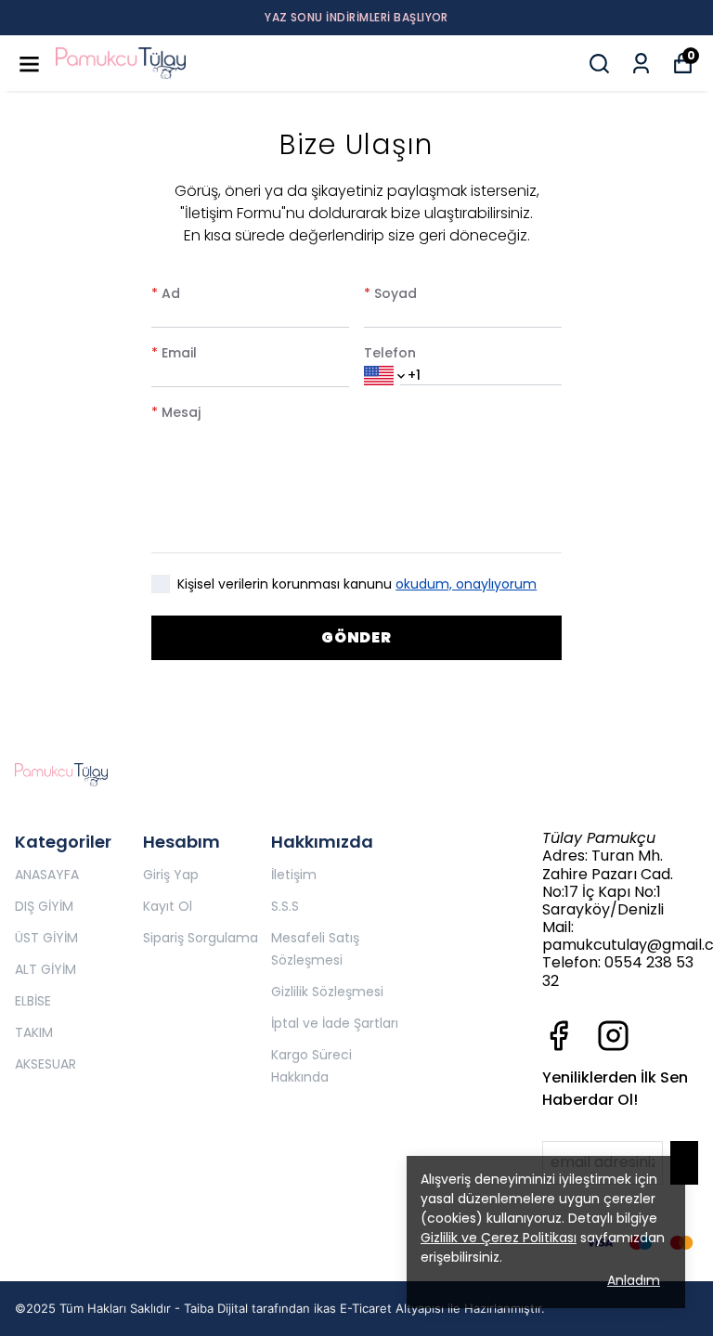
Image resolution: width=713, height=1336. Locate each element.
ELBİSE (33, 1001)
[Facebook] (558, 1035)
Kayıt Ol (167, 906)
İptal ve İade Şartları (334, 1023)
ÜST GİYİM (46, 937)
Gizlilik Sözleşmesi (327, 991)
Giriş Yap (171, 874)
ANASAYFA (47, 874)
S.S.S (285, 906)
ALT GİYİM (45, 969)
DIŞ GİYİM (44, 906)
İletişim (294, 874)
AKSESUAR (45, 1064)
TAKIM (34, 1032)
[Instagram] (613, 1035)
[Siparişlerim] (641, 63)
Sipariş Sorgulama (200, 937)
